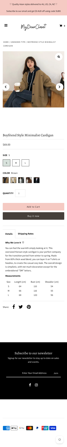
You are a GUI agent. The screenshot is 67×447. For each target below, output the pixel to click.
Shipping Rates (26, 233)
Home (6, 42)
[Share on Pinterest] (29, 307)
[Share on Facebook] (13, 307)
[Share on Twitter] (21, 307)
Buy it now (33, 216)
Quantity (8, 193)
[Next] (59, 87)
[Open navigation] (6, 25)
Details (9, 233)
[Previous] (5, 87)
